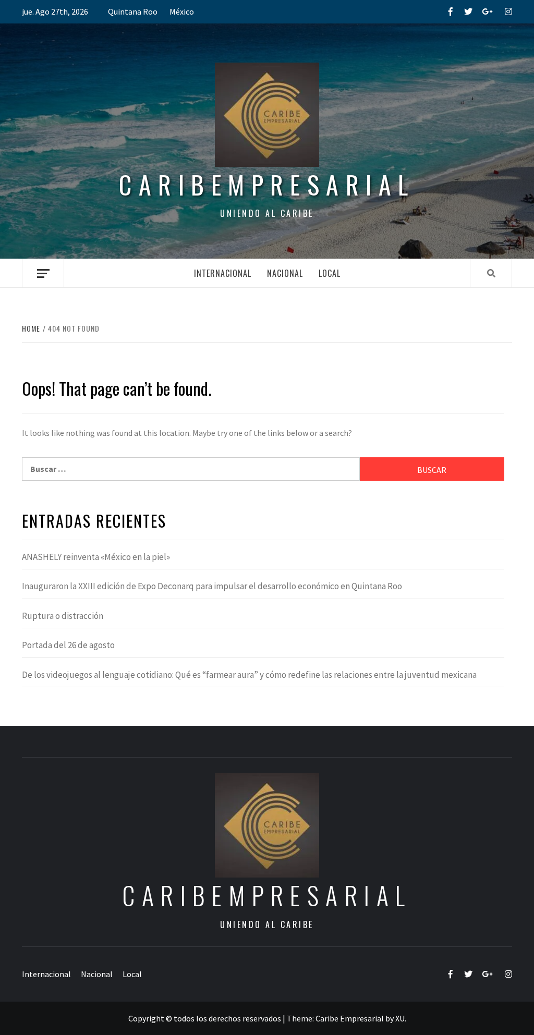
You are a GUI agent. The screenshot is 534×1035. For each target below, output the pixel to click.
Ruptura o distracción (62, 616)
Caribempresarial (267, 184)
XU (400, 1018)
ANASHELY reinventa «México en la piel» (96, 557)
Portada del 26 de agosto (68, 645)
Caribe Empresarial (349, 1018)
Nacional (285, 273)
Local (330, 273)
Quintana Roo (132, 11)
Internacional (222, 273)
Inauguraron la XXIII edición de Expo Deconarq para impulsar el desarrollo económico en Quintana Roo (212, 586)
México (181, 11)
